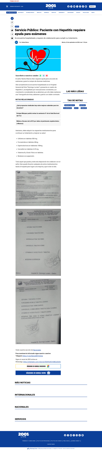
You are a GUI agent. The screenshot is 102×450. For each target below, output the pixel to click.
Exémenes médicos (69, 105)
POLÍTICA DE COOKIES (56, 440)
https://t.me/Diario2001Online (32, 356)
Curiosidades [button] (70, 12)
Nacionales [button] (21, 12)
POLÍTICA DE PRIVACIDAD (43, 440)
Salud (16, 26)
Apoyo (76, 108)
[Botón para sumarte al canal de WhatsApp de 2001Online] (40, 75)
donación (83, 108)
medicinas (82, 105)
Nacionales (37, 350)
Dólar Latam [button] (86, 12)
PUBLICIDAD (66, 440)
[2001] (51, 6)
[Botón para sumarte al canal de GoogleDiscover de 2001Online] (38, 366)
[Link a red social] (65, 435)
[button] (12, 22)
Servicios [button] (39, 12)
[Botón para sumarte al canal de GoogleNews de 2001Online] (38, 373)
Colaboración (67, 108)
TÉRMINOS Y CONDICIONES (28, 440)
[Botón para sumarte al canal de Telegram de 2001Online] (43, 75)
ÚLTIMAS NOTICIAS (11, 12)
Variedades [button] (61, 12)
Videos (92, 12)
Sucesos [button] (78, 12)
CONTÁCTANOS (51, 444)
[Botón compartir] (12, 18)
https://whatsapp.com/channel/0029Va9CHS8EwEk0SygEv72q (44, 362)
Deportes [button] (54, 12)
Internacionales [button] (30, 12)
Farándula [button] (46, 12)
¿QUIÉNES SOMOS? (75, 440)
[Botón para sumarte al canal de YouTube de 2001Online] (47, 75)
